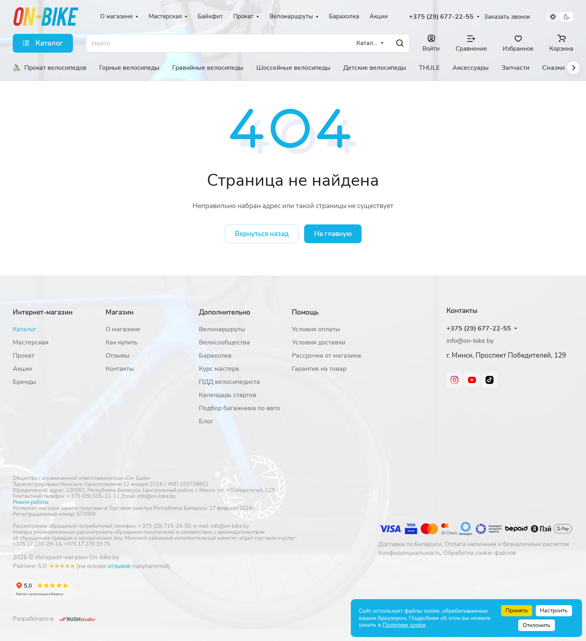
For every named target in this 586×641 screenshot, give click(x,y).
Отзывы (118, 355)
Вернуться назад (262, 233)
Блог (206, 421)
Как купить (122, 342)
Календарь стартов (227, 395)
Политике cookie (404, 625)
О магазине (123, 329)
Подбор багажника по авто (239, 408)
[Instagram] (454, 380)
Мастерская (31, 342)
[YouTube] (472, 380)
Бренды (24, 382)
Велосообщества (224, 342)
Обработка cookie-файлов (479, 553)
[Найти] (400, 43)
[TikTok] (490, 380)
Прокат (23, 355)
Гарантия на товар (319, 368)
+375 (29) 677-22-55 (441, 17)
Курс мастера (219, 368)
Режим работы (30, 502)
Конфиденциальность (409, 553)
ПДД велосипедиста (229, 382)
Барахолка (215, 355)
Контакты (120, 368)
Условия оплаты (316, 329)
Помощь (305, 312)
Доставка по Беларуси (410, 544)
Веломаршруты (222, 329)
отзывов (119, 566)
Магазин (120, 312)
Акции (22, 368)
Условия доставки (318, 342)
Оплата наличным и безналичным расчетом (506, 544)
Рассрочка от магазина (326, 355)
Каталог (25, 329)
